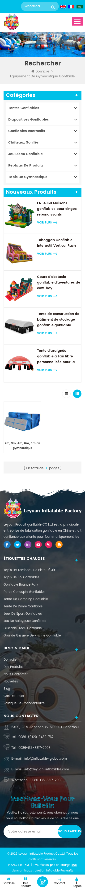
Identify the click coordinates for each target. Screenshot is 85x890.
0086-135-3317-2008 (34, 748)
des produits (13, 667)
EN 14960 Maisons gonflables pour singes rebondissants (57, 209)
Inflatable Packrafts (59, 870)
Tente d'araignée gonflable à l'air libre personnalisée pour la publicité (56, 356)
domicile (10, 659)
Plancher (15, 865)
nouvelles (11, 681)
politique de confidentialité (24, 703)
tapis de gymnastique (27, 177)
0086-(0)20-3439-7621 (36, 737)
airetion (40, 870)
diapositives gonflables (28, 119)
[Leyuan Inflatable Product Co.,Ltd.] (11, 21)
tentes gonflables (23, 108)
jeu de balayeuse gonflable (25, 621)
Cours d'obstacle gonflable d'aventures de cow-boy (58, 282)
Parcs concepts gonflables (24, 592)
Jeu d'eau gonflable (25, 154)
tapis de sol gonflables (21, 577)
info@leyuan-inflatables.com (46, 769)
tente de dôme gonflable (23, 606)
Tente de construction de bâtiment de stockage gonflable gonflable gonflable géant (58, 319)
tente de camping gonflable (26, 599)
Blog (7, 688)
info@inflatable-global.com (45, 758)
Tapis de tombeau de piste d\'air (29, 570)
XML (27, 865)
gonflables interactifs (26, 131)
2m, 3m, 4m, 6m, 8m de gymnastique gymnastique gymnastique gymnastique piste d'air (22, 446)
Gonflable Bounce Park (21, 584)
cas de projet (14, 696)
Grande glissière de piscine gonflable (32, 635)
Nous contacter (16, 674)
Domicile (42, 71)
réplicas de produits (25, 165)
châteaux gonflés (23, 142)
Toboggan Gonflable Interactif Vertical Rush (56, 242)
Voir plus (44, 222)
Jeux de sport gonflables (23, 613)
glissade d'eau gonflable (23, 628)
